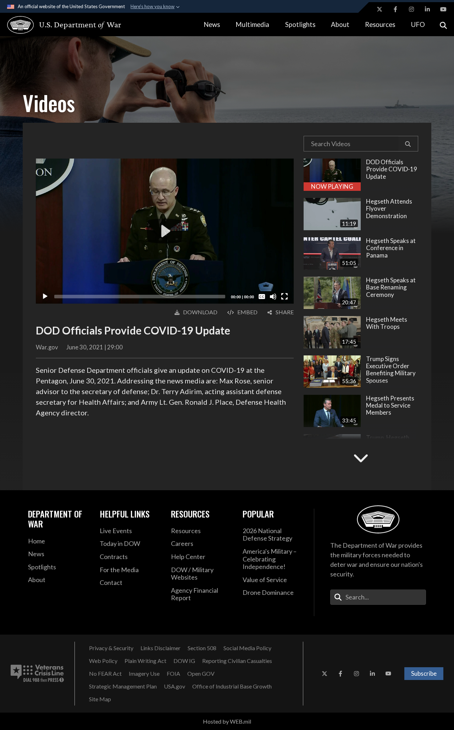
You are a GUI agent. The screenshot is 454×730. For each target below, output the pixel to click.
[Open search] (443, 24)
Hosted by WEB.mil (227, 721)
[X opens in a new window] (379, 9)
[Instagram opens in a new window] (411, 9)
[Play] (45, 296)
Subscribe (424, 673)
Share (285, 312)
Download (200, 312)
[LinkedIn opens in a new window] (427, 9)
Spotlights (300, 24)
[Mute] (273, 296)
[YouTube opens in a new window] (443, 9)
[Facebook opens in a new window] (395, 9)
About (340, 24)
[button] (408, 143)
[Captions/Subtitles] (261, 296)
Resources (380, 24)
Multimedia (252, 24)
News (212, 24)
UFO (418, 24)
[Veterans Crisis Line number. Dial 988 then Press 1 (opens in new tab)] (37, 673)
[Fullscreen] (284, 296)
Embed (247, 312)
